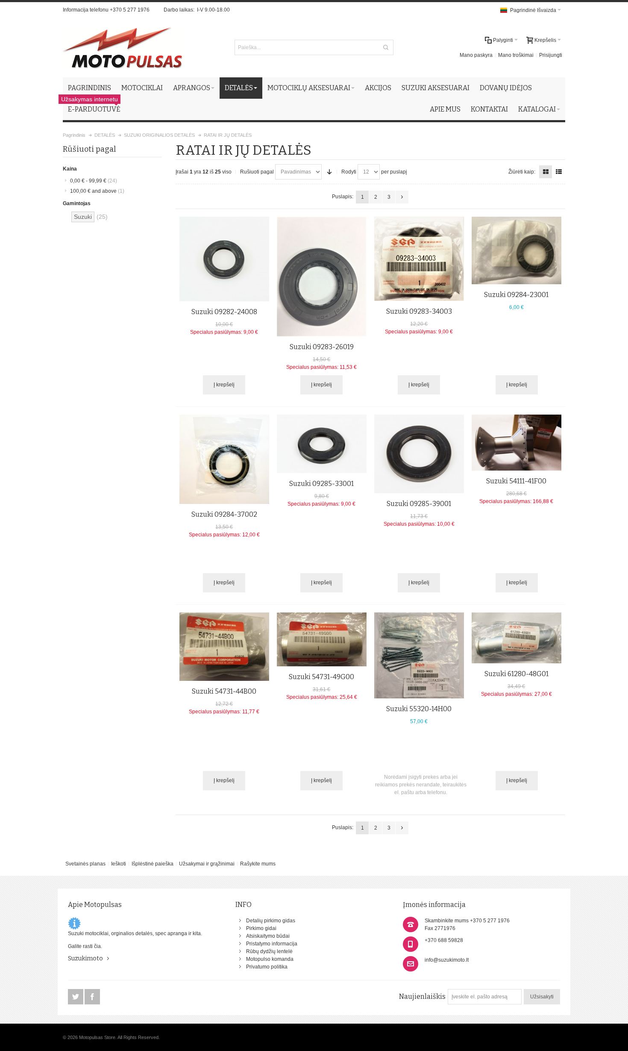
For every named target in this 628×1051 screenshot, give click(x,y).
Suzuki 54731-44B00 (224, 691)
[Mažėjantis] (329, 171)
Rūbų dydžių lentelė (269, 951)
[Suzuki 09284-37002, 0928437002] (224, 459)
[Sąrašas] (558, 171)
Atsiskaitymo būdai (268, 936)
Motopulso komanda (269, 959)
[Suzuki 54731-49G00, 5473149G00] (322, 639)
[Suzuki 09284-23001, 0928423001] (516, 250)
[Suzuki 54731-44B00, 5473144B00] (224, 646)
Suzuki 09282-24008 (224, 312)
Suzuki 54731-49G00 (321, 677)
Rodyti (348, 172)
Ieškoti (118, 864)
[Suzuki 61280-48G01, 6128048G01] (516, 637)
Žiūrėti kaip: (521, 172)
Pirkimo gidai (261, 928)
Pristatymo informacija (271, 944)
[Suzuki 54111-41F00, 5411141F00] (516, 443)
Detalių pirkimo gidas (270, 921)
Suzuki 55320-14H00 (419, 709)
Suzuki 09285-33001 (321, 484)
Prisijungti (550, 55)
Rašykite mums (258, 864)
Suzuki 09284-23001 (516, 295)
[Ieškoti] (386, 47)
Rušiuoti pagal (257, 172)
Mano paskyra (476, 55)
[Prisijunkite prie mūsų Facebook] (92, 997)
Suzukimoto (85, 958)
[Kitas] (402, 197)
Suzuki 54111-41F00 (516, 481)
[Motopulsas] (123, 47)
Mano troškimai (516, 55)
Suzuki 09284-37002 (224, 514)
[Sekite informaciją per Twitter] (76, 997)
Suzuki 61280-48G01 (516, 674)
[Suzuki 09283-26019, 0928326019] (322, 276)
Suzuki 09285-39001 (419, 504)
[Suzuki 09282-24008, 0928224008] (224, 259)
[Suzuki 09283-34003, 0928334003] (419, 259)
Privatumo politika (267, 967)
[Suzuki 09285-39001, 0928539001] (419, 454)
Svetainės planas (85, 864)
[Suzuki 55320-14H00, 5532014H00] (419, 655)
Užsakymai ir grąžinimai (207, 864)
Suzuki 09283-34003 (419, 311)
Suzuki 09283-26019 (322, 347)
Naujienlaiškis (422, 996)
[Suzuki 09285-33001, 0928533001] (322, 444)
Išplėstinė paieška (152, 864)
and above (97, 191)
